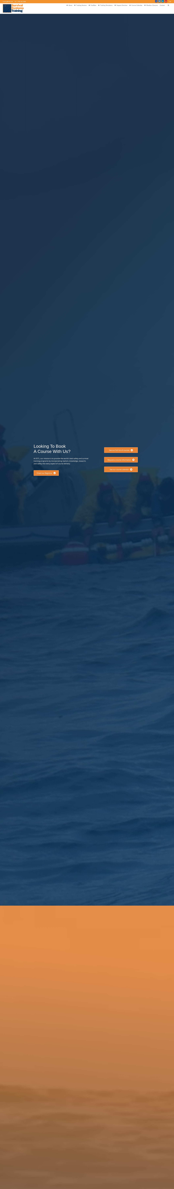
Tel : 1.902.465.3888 (20, 1)
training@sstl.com (8, 1)
